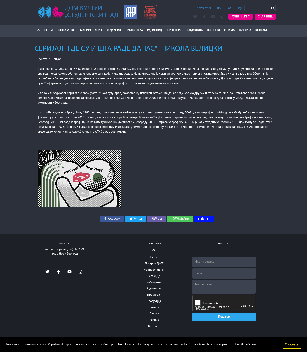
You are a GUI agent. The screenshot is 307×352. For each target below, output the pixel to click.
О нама (229, 30)
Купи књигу (241, 16)
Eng (239, 8)
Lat (229, 8)
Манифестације (91, 30)
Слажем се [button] (291, 344)
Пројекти (213, 30)
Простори (174, 30)
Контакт (261, 30)
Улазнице (265, 16)
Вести (48, 30)
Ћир (218, 8)
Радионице (155, 30)
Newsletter (204, 8)
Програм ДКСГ (66, 30)
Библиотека (134, 30)
